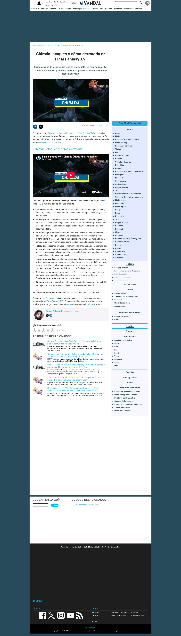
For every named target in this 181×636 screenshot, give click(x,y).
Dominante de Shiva (123, 146)
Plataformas (128, 8)
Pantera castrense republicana (128, 193)
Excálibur (118, 299)
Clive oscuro (120, 181)
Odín (116, 365)
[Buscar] (141, 3)
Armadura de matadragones (126, 296)
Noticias (44, 8)
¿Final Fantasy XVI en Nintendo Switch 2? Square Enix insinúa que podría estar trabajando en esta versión (75, 378)
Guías (60, 8)
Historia (130, 263)
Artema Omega (121, 254)
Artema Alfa (120, 251)
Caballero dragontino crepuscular (129, 171)
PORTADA (35, 8)
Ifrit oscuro (119, 177)
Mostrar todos (130, 284)
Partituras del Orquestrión (125, 398)
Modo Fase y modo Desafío (125, 394)
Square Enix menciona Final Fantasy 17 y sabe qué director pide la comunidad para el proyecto (74, 342)
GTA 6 (56, 5)
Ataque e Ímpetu (121, 293)
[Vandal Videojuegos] (90, 3)
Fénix (116, 343)
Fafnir (117, 152)
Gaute (116, 319)
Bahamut (119, 229)
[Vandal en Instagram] (61, 615)
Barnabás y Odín (122, 241)
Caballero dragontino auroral (127, 139)
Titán (117, 219)
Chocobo (129, 331)
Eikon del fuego (122, 142)
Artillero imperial (122, 184)
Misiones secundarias (129, 312)
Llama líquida (121, 206)
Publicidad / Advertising (119, 612)
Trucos (95, 8)
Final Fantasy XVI (86, 133)
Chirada (118, 158)
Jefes (129, 129)
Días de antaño (120, 274)
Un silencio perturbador (50, 142)
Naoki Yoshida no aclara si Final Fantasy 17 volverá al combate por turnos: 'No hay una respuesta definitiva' (76, 366)
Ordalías (130, 372)
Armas (130, 289)
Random (108, 8)
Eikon (130, 382)
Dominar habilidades (123, 340)
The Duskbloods (62, 2)
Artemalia (119, 257)
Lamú (116, 353)
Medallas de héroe (122, 410)
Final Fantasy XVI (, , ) (85, 504)
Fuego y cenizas (121, 267)
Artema (118, 248)
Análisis (52, 8)
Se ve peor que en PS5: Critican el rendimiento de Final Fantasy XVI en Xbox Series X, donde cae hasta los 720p (73, 389)
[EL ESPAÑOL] (147, 3)
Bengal (118, 209)
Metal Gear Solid (50, 2)
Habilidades (130, 336)
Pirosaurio (119, 203)
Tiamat (118, 149)
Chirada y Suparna (123, 162)
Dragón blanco (121, 222)
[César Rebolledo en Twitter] (47, 315)
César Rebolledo (87, 125)
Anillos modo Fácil (122, 407)
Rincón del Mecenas (123, 316)
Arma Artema (119, 306)
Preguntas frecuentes (129, 387)
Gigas (117, 133)
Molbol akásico (121, 200)
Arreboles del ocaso (122, 277)
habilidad (89, 304)
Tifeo (117, 190)
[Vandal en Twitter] (52, 615)
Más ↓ (74, 3)
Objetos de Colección (123, 401)
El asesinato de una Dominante (127, 271)
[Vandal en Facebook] (42, 615)
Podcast (138, 8)
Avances (86, 8)
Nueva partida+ (130, 377)
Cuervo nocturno (122, 155)
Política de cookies (137, 615)
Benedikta (119, 165)
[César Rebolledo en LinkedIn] (50, 315)
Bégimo (118, 245)
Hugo (117, 213)
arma (69, 304)
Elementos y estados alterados (127, 391)
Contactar (95, 615)
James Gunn (49, 5)
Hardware (118, 8)
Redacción (95, 612)
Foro (102, 8)
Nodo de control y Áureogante (128, 238)
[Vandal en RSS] (79, 615)
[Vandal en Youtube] (70, 615)
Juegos (68, 8)
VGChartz (95, 621)
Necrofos (119, 225)
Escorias (130, 325)
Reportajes (77, 8)
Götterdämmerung (122, 303)
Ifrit (115, 350)
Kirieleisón (119, 216)
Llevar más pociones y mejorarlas (128, 404)
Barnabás (119, 235)
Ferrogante (119, 174)
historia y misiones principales (60, 133)
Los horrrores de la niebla (125, 280)
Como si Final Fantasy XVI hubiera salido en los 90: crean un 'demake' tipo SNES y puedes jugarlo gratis (75, 355)
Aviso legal (135, 612)
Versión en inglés (90, 627)
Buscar (55, 505)
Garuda (118, 168)
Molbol (118, 136)
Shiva (116, 362)
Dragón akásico (121, 187)
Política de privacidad (118, 615)
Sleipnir (118, 232)
